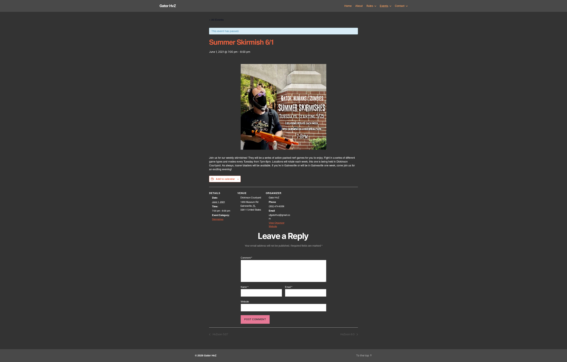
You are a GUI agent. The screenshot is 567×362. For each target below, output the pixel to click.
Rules (369, 5)
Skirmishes (217, 219)
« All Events (216, 20)
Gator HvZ (167, 6)
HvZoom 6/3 (347, 334)
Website (245, 301)
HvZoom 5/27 (220, 334)
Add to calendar (225, 179)
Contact (400, 5)
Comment (246, 258)
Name (244, 287)
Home (348, 5)
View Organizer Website (276, 224)
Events (384, 5)
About (359, 5)
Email (288, 287)
